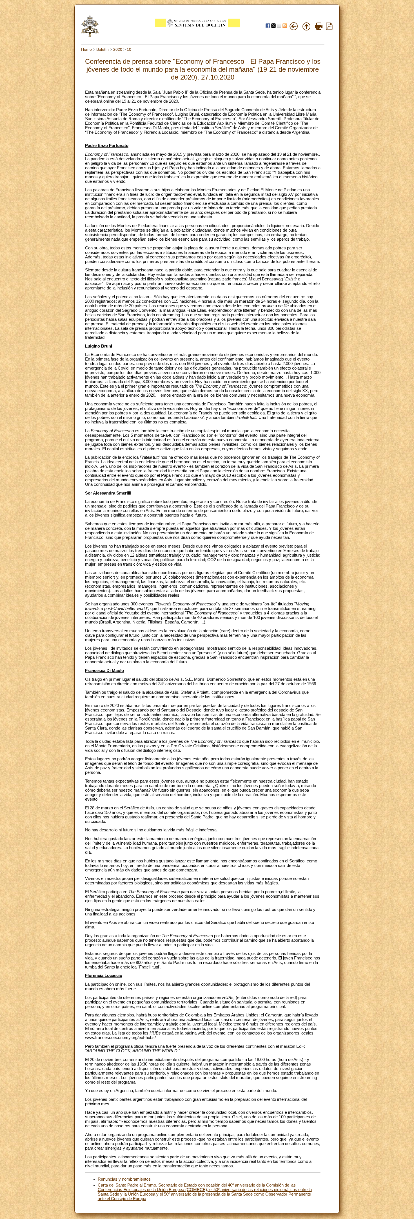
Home (86, 49)
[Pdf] (329, 28)
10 (129, 49)
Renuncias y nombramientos (124, 1179)
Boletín (102, 49)
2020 (117, 49)
